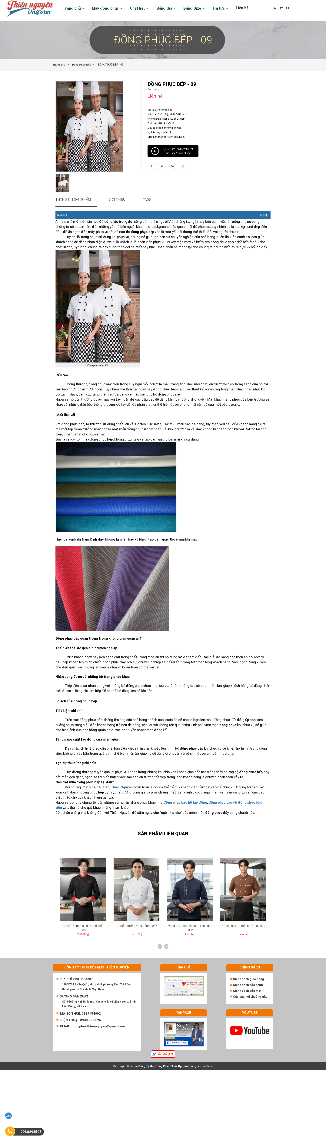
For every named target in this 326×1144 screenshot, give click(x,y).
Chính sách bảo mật (247, 991)
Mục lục (62, 214)
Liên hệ (242, 8)
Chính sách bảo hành (248, 985)
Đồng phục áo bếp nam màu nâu (243, 926)
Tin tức (219, 8)
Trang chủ (72, 8)
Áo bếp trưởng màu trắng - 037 (136, 926)
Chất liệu (138, 8)
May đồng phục (106, 8)
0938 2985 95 (90, 1020)
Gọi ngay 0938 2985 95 (178, 150)
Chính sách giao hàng (248, 979)
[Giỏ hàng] (281, 8)
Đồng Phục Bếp (81, 64)
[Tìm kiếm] (287, 8)
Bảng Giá (165, 8)
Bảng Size (192, 8)
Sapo (209, 1066)
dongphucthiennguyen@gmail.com (98, 1026)
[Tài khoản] (274, 8)
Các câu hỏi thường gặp (250, 996)
